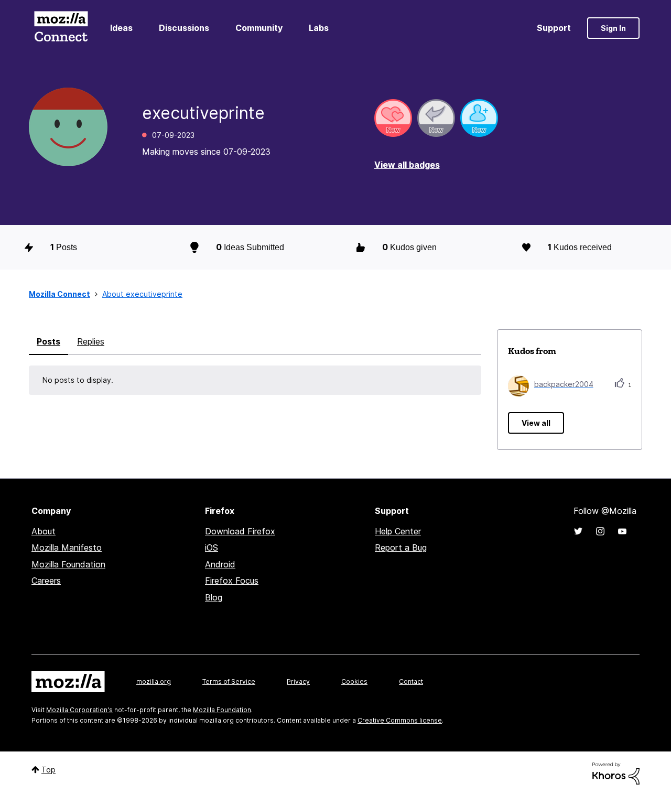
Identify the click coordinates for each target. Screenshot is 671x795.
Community (259, 28)
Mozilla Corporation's (79, 710)
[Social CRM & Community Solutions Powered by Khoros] (616, 772)
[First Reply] (436, 118)
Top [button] (48, 769)
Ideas (121, 28)
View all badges (407, 164)
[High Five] (393, 118)
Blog (213, 597)
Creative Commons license (400, 720)
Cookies (354, 681)
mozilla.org (153, 681)
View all (536, 422)
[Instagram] (600, 531)
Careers (46, 580)
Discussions (184, 28)
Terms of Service (228, 681)
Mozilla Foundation (68, 564)
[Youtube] (622, 531)
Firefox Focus (231, 580)
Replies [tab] (90, 341)
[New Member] (479, 118)
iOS (211, 547)
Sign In (613, 28)
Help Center (398, 531)
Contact (411, 681)
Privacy (298, 681)
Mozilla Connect (60, 28)
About (43, 531)
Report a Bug (401, 547)
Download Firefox (240, 531)
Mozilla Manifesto (66, 547)
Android (220, 564)
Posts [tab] (48, 341)
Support (554, 28)
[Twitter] (578, 531)
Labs (319, 28)
